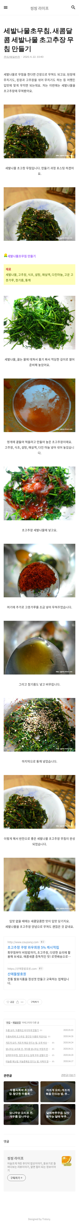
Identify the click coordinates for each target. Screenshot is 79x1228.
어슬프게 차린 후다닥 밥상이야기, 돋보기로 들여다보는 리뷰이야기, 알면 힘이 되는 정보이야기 (31, 1166)
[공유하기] (17, 1002)
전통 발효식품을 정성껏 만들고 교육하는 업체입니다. (38, 981)
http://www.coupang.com (23, 942)
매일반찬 (17, 1022)
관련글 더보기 (68, 1075)
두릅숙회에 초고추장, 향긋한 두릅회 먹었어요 (26, 1036)
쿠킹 (8, 1022)
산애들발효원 (17, 974)
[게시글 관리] (22, 1002)
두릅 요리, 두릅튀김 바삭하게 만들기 (22, 1030)
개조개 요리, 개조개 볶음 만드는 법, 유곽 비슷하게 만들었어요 (28, 1042)
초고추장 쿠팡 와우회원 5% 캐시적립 (33, 947)
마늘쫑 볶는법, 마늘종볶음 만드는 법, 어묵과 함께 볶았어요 (28, 1061)
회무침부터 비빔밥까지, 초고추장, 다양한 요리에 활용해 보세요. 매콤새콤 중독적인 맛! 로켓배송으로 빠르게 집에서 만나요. (39, 954)
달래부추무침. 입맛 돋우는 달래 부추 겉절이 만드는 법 (28, 1055)
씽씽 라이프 (15, 1158)
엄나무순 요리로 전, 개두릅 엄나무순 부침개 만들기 (28, 1049)
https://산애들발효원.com (22, 968)
